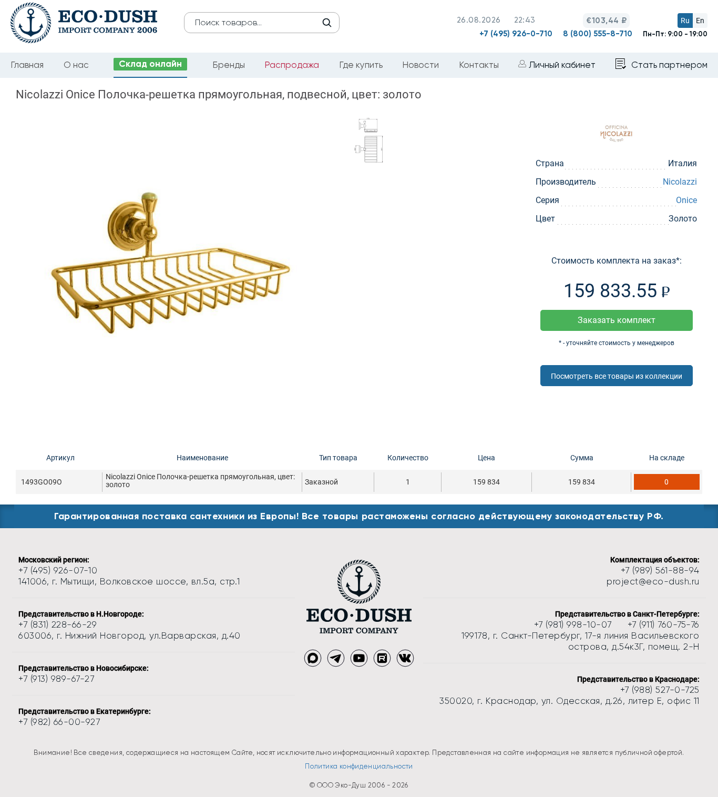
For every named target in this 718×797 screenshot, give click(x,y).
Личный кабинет (562, 64)
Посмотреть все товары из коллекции (616, 376)
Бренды (228, 64)
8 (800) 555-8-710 (597, 33)
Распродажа (291, 64)
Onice (686, 200)
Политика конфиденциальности (359, 766)
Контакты (479, 64)
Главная (27, 64)
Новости (420, 64)
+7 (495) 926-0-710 (515, 33)
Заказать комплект (616, 320)
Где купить (361, 64)
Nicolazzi (680, 182)
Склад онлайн (150, 63)
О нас (76, 64)
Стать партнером (669, 64)
